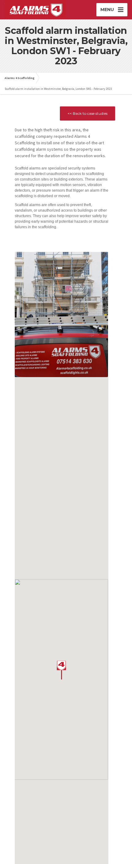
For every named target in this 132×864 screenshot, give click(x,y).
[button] (61, 670)
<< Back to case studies (87, 113)
